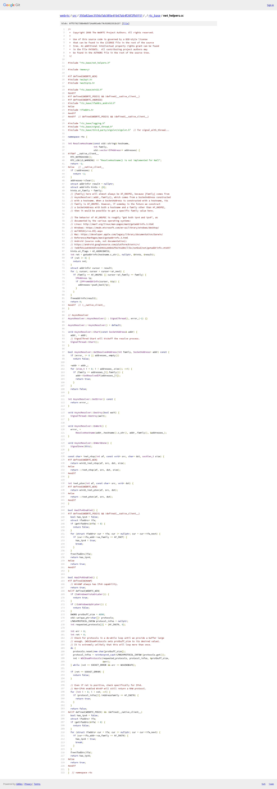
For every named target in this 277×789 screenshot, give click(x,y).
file (125, 23)
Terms (37, 783)
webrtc (65, 15)
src (74, 15)
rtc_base (154, 15)
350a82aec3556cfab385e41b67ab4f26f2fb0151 (111, 15)
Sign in (270, 5)
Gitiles (19, 783)
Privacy (28, 783)
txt (263, 783)
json (271, 783)
